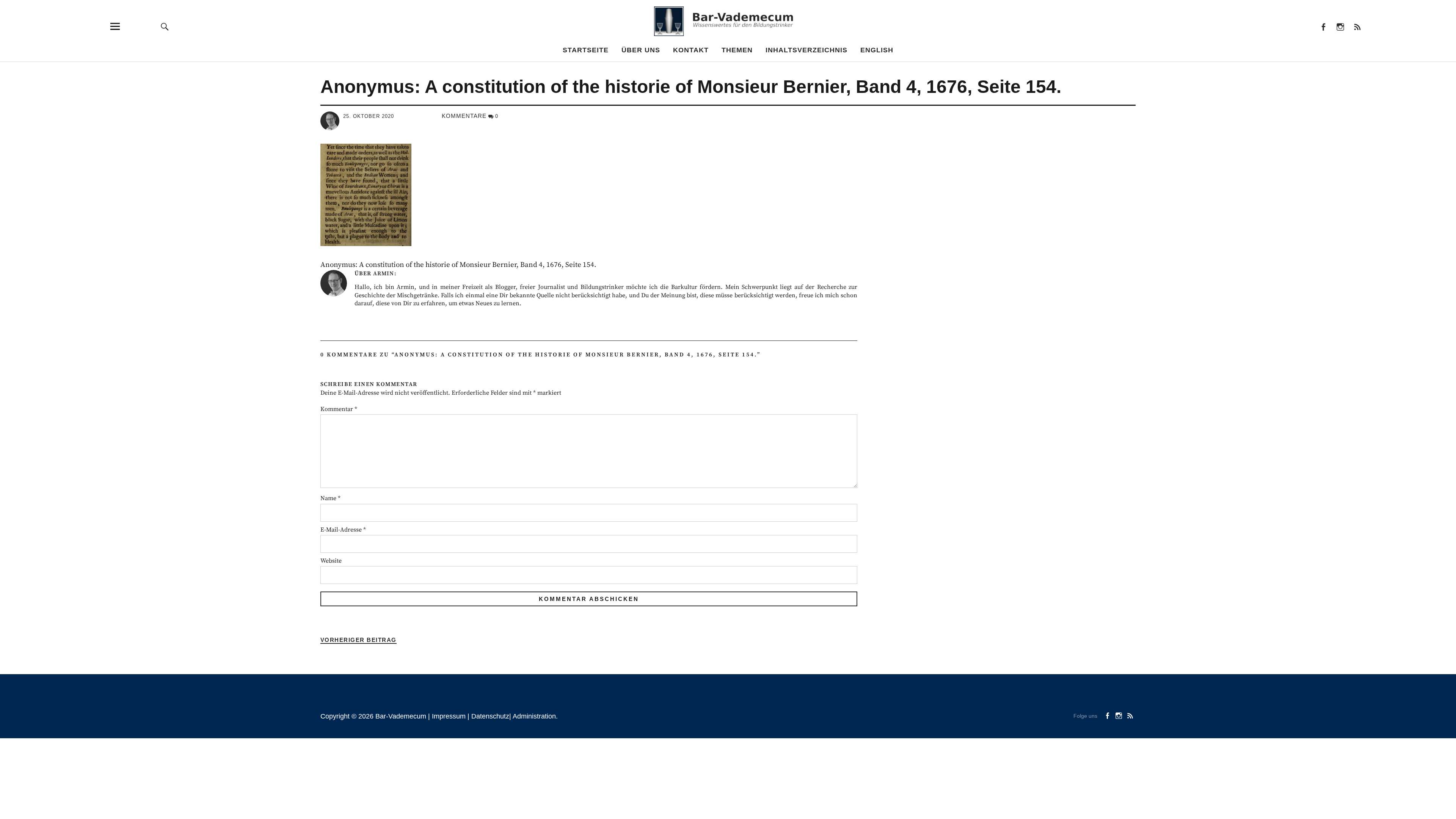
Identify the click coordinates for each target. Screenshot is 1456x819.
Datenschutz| (492, 716)
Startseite (586, 50)
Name (330, 498)
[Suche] (165, 26)
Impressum (449, 716)
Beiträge (1357, 26)
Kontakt (691, 50)
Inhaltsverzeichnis (806, 50)
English (876, 50)
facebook (1323, 26)
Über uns (640, 50)
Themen (737, 50)
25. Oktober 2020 (368, 116)
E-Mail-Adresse (343, 529)
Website (331, 561)
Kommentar (338, 409)
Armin (383, 273)
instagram (1340, 26)
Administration (534, 716)
